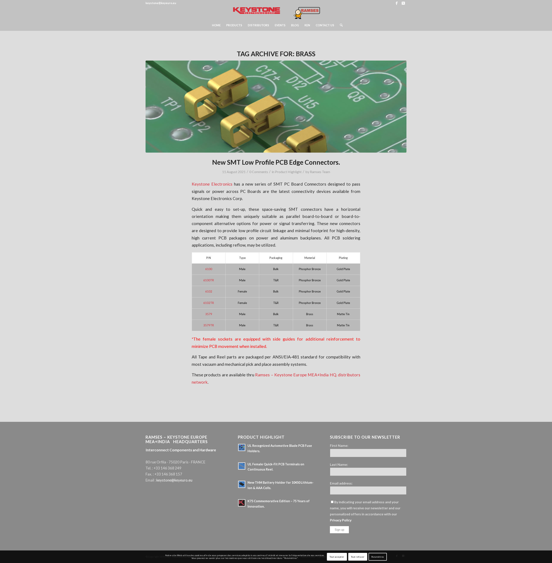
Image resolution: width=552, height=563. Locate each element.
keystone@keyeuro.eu (174, 480)
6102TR (208, 303)
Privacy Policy (340, 520)
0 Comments (258, 172)
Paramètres (377, 556)
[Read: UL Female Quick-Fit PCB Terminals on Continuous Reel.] (242, 466)
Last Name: (339, 464)
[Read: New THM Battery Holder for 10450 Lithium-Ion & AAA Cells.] (242, 484)
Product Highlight (288, 172)
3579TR (208, 325)
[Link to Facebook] (397, 3)
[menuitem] (216, 25)
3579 (208, 314)
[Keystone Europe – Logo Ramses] (276, 13)
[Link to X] (403, 3)
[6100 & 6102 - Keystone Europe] (276, 107)
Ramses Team (320, 172)
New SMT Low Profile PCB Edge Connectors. (276, 162)
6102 (208, 291)
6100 (208, 269)
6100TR (208, 280)
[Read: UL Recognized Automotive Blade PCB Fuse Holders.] (242, 447)
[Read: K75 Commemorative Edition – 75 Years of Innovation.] (242, 503)
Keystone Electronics (212, 183)
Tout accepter (337, 556)
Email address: (341, 483)
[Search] (340, 25)
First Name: (339, 445)
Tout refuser (357, 556)
